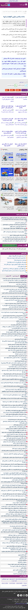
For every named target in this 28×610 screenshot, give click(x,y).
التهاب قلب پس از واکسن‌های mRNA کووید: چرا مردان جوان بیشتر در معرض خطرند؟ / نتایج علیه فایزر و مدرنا (14, 64)
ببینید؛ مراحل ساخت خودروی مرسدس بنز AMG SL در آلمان (15, 436)
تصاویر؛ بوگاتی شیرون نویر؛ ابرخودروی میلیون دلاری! (16, 438)
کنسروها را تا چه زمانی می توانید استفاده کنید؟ (17, 367)
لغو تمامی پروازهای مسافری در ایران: (19, 570)
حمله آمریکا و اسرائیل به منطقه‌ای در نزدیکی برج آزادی (16, 428)
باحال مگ (25, 583)
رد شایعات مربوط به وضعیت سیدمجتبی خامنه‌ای (17, 344)
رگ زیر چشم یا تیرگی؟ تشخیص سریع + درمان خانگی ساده (15, 264)
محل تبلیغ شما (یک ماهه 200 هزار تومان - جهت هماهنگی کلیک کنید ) (14, 580)
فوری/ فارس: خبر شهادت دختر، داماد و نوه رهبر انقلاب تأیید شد (14, 494)
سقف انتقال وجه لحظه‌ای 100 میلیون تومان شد (17, 430)
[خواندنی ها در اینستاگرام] (24, 596)
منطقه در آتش (23, 568)
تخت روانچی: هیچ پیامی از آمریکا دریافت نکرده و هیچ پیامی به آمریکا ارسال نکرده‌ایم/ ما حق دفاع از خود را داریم (14, 306)
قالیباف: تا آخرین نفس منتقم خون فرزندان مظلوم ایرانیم (15, 348)
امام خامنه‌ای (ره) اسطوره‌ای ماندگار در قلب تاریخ (17, 350)
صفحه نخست (24, 599)
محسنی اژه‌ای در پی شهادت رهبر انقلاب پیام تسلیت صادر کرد (14, 537)
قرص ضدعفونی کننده (22, 266)
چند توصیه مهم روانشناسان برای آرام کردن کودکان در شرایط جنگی (14, 334)
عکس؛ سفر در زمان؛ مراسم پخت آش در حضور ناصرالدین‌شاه (15, 374)
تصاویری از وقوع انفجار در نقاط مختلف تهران (17, 427)
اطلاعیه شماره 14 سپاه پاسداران (20, 339)
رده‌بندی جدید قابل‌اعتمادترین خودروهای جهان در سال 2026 (15, 440)
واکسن (12, 90)
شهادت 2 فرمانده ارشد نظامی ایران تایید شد (18, 526)
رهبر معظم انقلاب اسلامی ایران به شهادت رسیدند (17, 564)
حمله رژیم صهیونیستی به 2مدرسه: (19, 574)
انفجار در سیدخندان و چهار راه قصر (20, 425)
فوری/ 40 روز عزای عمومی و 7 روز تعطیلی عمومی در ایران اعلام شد (13, 506)
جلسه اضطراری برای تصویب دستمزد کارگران (18, 226)
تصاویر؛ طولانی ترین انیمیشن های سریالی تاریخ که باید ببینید (14, 237)
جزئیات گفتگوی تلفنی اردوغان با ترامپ (19, 480)
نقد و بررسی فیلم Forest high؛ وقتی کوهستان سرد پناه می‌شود (14, 432)
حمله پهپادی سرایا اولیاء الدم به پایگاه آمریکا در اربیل (16, 546)
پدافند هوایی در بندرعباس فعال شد (19, 528)
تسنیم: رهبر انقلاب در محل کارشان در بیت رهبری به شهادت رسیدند (13, 508)
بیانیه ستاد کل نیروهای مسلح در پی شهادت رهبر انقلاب (16, 514)
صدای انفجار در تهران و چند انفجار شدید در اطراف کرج (16, 410)
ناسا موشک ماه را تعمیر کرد (21, 323)
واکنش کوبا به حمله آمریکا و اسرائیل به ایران (18, 541)
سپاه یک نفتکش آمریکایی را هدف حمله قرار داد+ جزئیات (15, 303)
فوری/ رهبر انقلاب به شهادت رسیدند (19, 503)
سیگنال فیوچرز (24, 585)
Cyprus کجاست (12, 583)
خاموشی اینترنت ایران (22, 572)
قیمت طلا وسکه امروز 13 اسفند (20, 361)
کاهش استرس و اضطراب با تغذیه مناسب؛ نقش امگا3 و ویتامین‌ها (13, 363)
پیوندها (10, 599)
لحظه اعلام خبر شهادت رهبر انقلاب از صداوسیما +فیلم (16, 504)
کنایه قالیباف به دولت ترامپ (21, 284)
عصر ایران (22, 82)
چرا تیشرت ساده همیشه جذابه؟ (20, 260)
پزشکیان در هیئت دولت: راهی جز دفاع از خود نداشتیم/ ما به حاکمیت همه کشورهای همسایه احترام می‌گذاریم (15, 290)
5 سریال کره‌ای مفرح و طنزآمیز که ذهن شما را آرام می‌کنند (15, 239)
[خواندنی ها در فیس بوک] (21, 596)
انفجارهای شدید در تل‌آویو (21, 321)
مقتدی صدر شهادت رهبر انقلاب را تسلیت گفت (17, 512)
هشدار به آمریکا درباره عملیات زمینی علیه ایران (17, 282)
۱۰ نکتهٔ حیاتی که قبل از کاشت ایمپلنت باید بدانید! (16, 258)
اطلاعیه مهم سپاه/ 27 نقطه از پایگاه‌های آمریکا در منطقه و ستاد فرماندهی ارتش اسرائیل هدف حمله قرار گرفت (15, 548)
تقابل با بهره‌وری (23, 557)
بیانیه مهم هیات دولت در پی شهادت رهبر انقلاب (17, 510)
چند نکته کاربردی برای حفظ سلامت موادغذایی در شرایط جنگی (14, 224)
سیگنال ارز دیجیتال (5, 583)
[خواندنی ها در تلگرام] (18, 596)
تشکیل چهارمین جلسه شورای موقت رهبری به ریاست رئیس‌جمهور (14, 296)
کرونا (7, 90)
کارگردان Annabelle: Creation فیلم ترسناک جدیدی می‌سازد (14, 412)
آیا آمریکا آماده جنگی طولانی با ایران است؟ (18, 566)
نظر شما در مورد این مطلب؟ (9, 245)
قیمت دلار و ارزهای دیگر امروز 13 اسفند (19, 365)
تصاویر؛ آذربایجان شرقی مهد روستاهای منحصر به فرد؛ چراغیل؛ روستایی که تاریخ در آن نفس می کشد (15, 442)
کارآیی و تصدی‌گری (22, 559)
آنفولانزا (17, 90)
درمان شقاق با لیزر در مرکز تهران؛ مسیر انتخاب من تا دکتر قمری (14, 268)
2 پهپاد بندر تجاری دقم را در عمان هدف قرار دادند (17, 419)
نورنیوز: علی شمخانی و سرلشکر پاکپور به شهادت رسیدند (15, 519)
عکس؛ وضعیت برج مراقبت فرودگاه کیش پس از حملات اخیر (15, 298)
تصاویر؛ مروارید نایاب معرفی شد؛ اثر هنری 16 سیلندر (16, 434)
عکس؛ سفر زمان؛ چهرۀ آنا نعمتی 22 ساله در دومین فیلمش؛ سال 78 (13, 464)
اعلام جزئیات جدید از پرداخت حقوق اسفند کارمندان (16, 368)
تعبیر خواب (16, 601)
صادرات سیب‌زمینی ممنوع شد (20, 354)
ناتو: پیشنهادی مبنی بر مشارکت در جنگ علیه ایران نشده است (14, 280)
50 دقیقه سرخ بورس (22, 560)
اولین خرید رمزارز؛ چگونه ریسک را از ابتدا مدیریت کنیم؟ (16, 389)
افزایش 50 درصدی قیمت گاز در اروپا (19, 352)
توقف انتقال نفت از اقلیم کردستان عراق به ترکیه (17, 346)
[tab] (23, 276)
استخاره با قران (24, 601)
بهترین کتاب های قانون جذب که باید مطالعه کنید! (16, 262)
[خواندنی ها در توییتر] (27, 596)
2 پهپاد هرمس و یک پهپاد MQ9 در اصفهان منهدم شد (16, 332)
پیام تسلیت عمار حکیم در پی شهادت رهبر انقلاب (17, 535)
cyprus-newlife (19, 583)
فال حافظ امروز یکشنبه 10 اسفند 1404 (19, 448)
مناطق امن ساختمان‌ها (22, 562)
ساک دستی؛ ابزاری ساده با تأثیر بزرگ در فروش (17, 256)
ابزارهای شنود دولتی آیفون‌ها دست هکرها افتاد (17, 330)
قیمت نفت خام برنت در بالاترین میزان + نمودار (17, 356)
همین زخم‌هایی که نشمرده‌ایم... (20, 223)
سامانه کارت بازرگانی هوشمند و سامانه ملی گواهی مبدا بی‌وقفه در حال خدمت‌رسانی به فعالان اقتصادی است (14, 327)
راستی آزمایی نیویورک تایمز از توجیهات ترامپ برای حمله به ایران (14, 485)
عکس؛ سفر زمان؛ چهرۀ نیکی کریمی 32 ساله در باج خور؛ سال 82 (14, 478)
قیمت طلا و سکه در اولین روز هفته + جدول (18, 235)
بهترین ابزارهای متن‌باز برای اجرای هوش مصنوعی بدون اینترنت (14, 278)
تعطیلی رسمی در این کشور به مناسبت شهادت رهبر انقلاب (15, 539)
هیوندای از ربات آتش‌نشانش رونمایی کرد (18, 325)
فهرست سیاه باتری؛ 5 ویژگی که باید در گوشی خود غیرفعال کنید (14, 241)
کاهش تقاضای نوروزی (22, 555)
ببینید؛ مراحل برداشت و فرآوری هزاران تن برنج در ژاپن (16, 414)
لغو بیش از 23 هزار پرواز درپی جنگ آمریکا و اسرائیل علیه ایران (14, 316)
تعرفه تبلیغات (17, 599)
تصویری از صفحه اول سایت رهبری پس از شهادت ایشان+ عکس (14, 530)
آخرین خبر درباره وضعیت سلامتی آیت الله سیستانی (14, 58)
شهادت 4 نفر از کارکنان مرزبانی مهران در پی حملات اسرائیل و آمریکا (14, 405)
